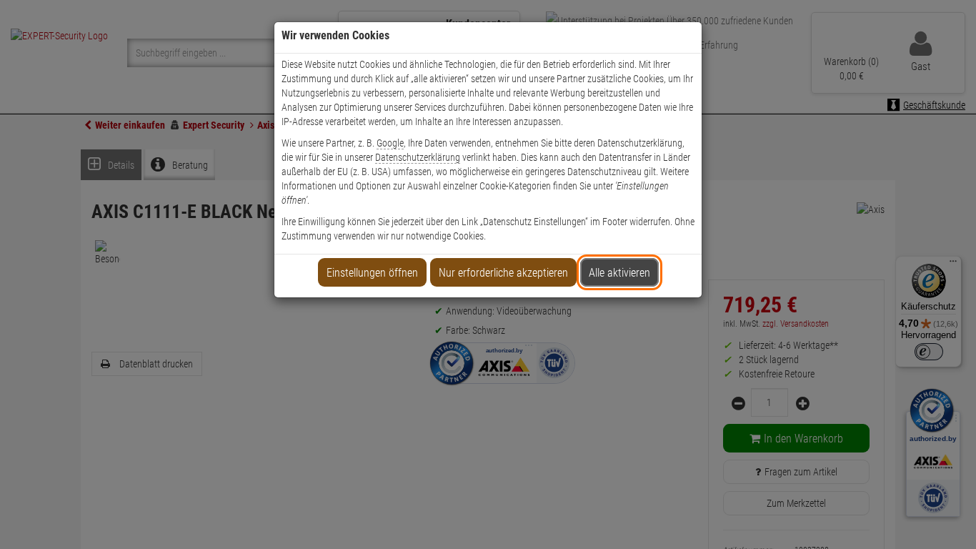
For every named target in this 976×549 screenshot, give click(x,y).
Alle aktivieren (619, 273)
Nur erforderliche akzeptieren (503, 273)
